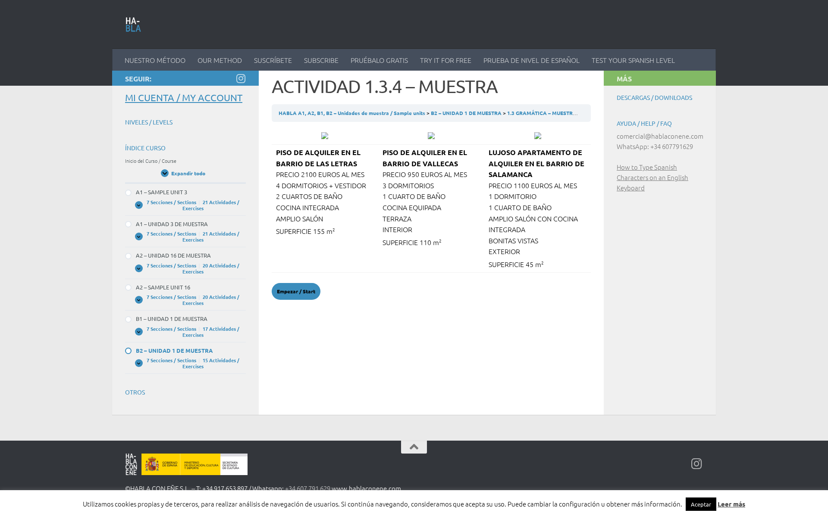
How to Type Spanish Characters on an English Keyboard (652, 177)
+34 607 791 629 (307, 488)
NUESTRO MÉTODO (155, 60)
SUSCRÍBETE (273, 60)
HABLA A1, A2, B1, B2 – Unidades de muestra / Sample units (353, 112)
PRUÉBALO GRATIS (379, 60)
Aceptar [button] (701, 504)
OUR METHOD (220, 60)
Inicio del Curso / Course (150, 160)
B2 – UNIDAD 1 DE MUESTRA (467, 112)
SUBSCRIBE (321, 60)
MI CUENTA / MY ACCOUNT (183, 97)
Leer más (731, 504)
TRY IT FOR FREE (445, 60)
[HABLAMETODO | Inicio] (133, 24)
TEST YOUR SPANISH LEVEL (633, 60)
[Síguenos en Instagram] (240, 78)
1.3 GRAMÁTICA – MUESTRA (542, 112)
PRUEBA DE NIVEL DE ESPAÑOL (531, 60)
